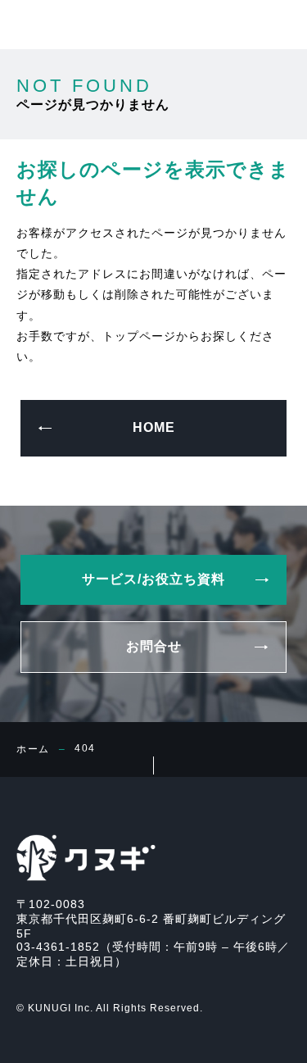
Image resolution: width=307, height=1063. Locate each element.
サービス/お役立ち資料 (76, 1043)
